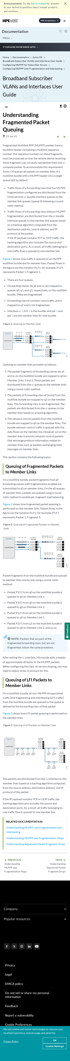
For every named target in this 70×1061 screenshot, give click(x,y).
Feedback (11, 1006)
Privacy (10, 965)
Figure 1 (7, 258)
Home (6, 57)
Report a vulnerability (19, 1015)
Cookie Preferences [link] (18, 1024)
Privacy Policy (11, 1041)
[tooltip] (61, 106)
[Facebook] (7, 946)
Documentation (15, 31)
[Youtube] (37, 946)
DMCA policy (14, 984)
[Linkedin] (29, 946)
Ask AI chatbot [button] (38, 3)
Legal (8, 974)
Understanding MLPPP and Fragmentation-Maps (35, 838)
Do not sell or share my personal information (27, 995)
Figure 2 (7, 504)
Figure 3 (7, 713)
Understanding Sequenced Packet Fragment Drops (35, 844)
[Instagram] (22, 946)
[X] (14, 946)
